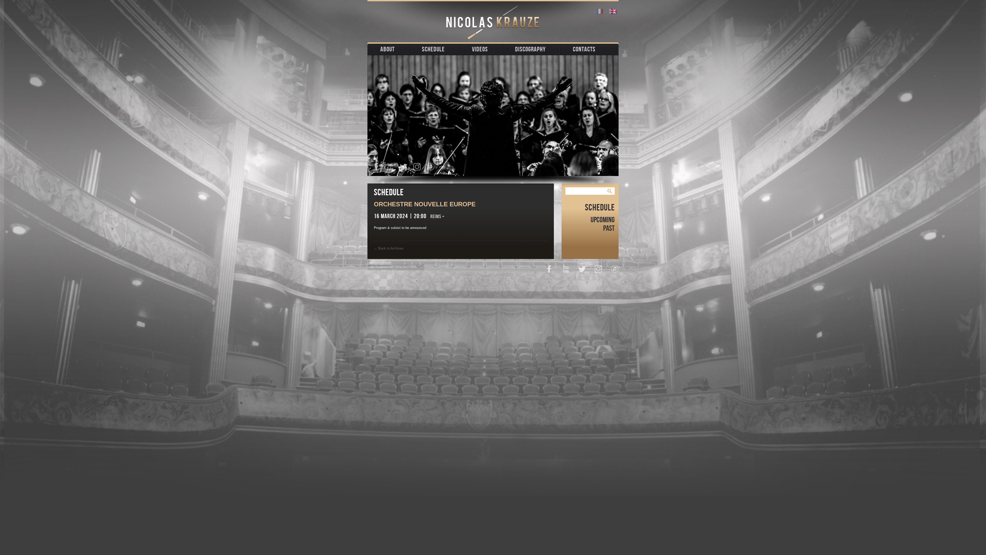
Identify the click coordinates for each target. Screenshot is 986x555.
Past (609, 228)
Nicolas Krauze (493, 22)
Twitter (403, 166)
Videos (480, 49)
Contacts (584, 49)
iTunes (430, 166)
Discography (530, 49)
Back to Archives (389, 248)
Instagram (417, 166)
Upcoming (603, 220)
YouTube (390, 166)
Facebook (376, 166)
